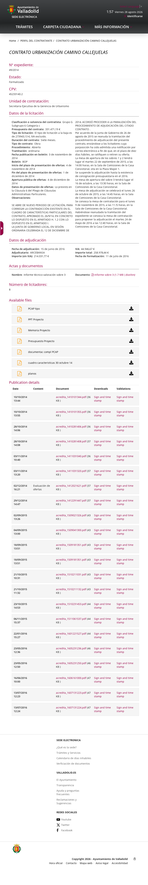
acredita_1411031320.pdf (71, 471)
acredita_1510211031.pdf (71, 574)
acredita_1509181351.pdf (71, 545)
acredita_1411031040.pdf (71, 456)
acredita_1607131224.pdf (71, 707)
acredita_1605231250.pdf (71, 663)
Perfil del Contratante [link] (36, 40)
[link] (2, 228)
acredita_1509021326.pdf (71, 515)
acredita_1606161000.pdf (71, 678)
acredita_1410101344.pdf (71, 397)
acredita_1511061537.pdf (71, 618)
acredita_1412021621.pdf (71, 485)
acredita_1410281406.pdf (71, 426)
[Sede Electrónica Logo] (23, 9)
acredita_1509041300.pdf (71, 530)
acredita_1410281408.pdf (71, 441)
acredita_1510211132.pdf (71, 589)
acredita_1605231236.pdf (71, 648)
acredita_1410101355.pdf (71, 411)
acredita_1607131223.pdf (71, 692)
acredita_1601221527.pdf (71, 633)
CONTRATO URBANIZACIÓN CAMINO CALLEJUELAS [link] (86, 40)
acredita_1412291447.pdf (71, 500)
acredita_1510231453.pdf (71, 604)
